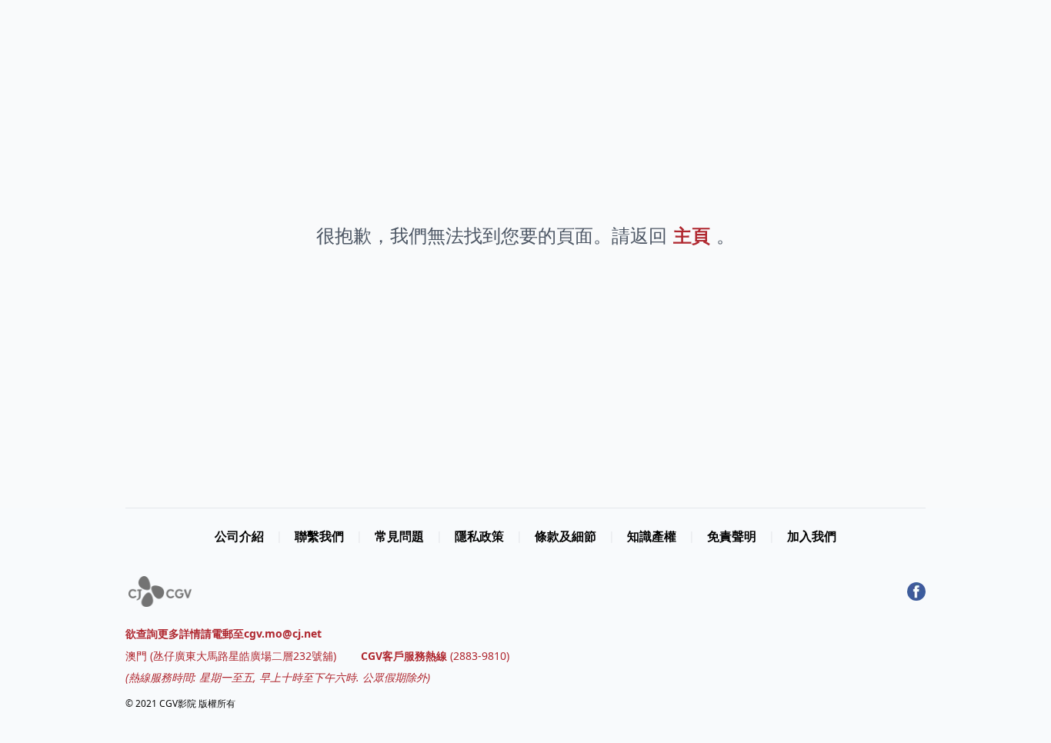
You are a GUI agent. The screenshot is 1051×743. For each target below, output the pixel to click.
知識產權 (651, 536)
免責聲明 (731, 536)
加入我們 (811, 536)
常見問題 (399, 536)
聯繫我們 (319, 536)
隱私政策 (479, 536)
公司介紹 (239, 536)
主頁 (691, 235)
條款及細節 (565, 536)
